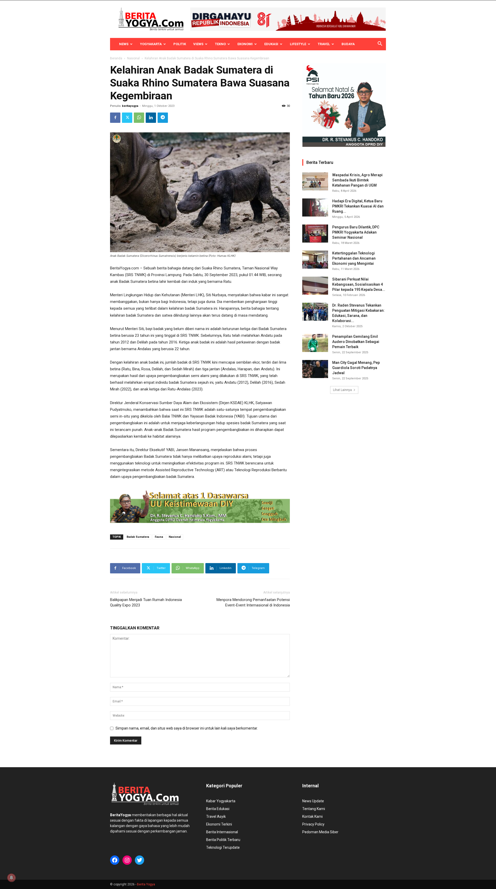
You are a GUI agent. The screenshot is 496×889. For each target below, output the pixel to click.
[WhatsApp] (139, 118)
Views (198, 44)
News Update (313, 801)
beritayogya (130, 106)
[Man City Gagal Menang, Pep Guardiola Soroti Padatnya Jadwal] (315, 369)
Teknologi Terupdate (223, 847)
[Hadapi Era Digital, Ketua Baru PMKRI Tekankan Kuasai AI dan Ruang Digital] (315, 207)
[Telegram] (163, 118)
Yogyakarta (151, 44)
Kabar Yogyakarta (220, 801)
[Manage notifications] (11, 878)
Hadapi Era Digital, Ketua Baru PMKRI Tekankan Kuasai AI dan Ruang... (358, 206)
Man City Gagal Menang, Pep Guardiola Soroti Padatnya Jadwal (356, 368)
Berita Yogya (146, 884)
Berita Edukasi (217, 809)
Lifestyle (298, 44)
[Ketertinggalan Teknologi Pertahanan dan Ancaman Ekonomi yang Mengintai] (315, 260)
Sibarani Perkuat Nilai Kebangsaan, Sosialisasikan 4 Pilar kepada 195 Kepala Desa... (358, 284)
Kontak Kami (312, 816)
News (123, 44)
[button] (380, 44)
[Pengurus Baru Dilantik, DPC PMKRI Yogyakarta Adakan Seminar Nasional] (315, 234)
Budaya (348, 44)
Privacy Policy (313, 824)
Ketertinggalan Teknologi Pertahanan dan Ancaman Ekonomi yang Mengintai (354, 258)
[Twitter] (127, 118)
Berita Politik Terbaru (223, 840)
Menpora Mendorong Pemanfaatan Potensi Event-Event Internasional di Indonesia (253, 602)
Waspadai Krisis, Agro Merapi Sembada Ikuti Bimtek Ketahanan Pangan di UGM (357, 180)
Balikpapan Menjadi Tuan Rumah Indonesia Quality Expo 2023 (146, 602)
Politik (179, 44)
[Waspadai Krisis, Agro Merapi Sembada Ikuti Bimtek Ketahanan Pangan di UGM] (315, 181)
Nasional (133, 58)
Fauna (159, 537)
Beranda (116, 58)
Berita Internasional (222, 832)
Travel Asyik (216, 816)
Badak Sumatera (138, 537)
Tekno (220, 44)
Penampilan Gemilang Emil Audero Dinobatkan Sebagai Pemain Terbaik (355, 341)
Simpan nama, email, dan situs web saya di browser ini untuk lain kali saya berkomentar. (186, 728)
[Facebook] (115, 118)
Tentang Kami (313, 809)
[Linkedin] (151, 118)
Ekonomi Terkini (219, 824)
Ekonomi (245, 44)
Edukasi (271, 44)
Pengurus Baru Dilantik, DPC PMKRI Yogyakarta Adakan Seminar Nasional (355, 232)
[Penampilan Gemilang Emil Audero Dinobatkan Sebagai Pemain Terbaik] (315, 343)
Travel (324, 44)
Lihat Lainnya (342, 390)
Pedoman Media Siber (320, 832)
